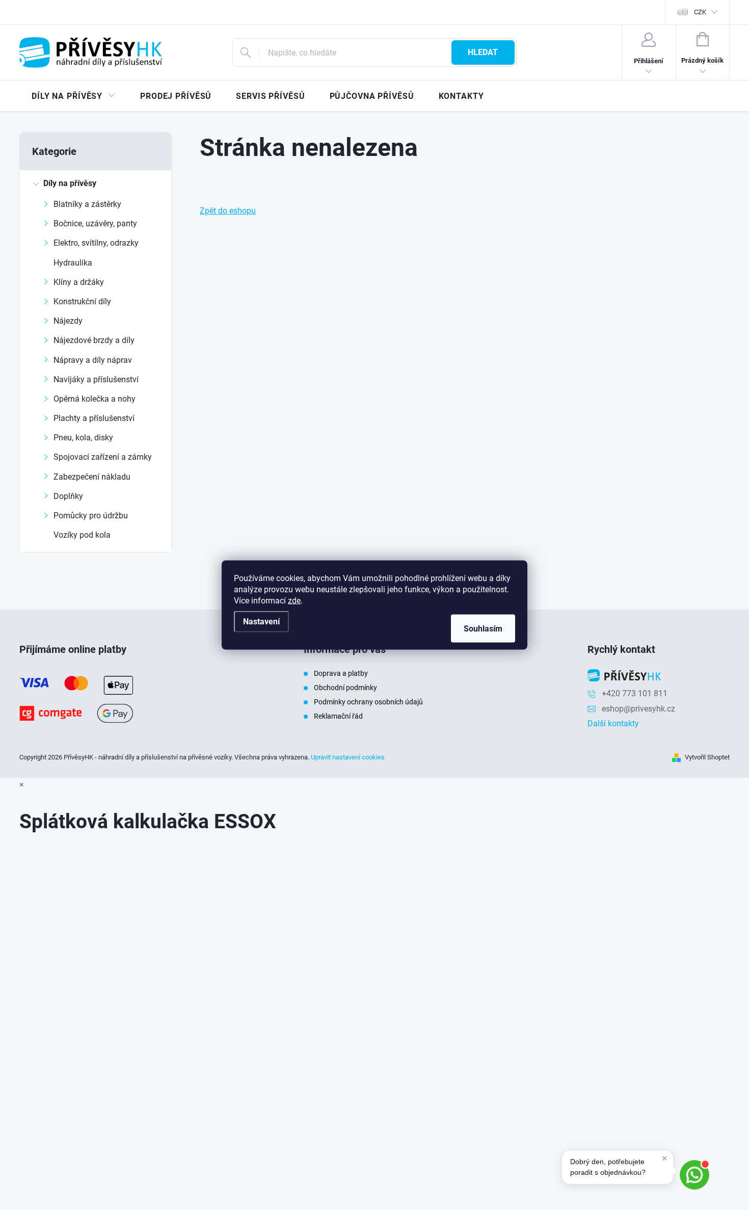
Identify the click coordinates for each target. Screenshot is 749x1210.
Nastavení (261, 621)
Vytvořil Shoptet (707, 757)
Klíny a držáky (79, 282)
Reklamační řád (338, 716)
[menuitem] (73, 96)
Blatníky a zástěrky (87, 204)
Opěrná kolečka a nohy (95, 399)
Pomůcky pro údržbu (91, 515)
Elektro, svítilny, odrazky (96, 243)
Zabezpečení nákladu (92, 477)
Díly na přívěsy (69, 183)
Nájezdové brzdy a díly (94, 340)
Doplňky (68, 496)
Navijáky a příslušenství (96, 379)
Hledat (483, 52)
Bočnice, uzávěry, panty (95, 223)
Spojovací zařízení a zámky (103, 457)
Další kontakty (613, 723)
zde (294, 601)
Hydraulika (73, 263)
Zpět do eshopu (228, 211)
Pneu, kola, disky (83, 437)
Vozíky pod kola (82, 535)
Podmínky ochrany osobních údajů (368, 702)
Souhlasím (483, 629)
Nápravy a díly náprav (93, 360)
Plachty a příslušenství (94, 418)
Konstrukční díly (82, 301)
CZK (700, 12)
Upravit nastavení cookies (348, 757)
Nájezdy (68, 321)
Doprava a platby (341, 673)
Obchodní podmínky (345, 687)
